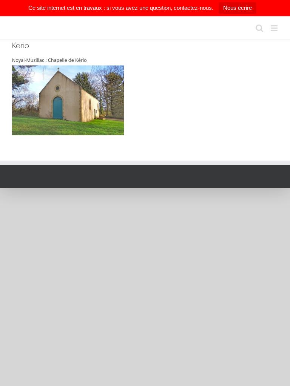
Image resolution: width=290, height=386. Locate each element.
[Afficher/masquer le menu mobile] (275, 28)
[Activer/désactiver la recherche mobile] (259, 28)
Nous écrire (237, 8)
